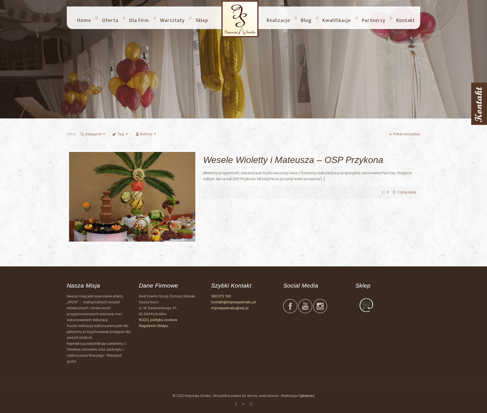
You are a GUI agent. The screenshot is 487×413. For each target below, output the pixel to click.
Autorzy (146, 134)
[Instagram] (251, 404)
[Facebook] (236, 404)
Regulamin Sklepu (153, 326)
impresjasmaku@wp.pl (230, 308)
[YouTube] (243, 404)
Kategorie (93, 134)
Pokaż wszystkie (406, 134)
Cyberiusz (306, 396)
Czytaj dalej (406, 192)
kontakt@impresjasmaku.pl (233, 302)
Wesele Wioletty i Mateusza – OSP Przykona (293, 160)
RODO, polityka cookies (158, 320)
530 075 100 (221, 296)
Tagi (121, 134)
